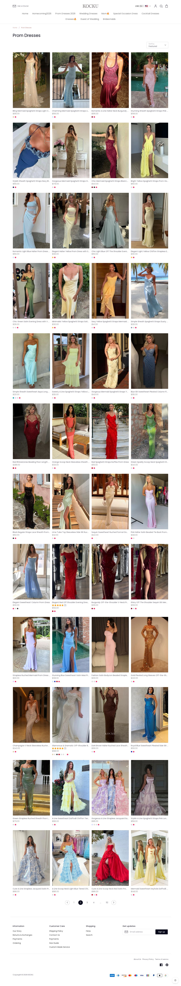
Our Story (17, 931)
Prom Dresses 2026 (65, 13)
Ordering (17, 943)
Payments (17, 939)
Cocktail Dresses (150, 13)
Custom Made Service (59, 947)
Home (25, 13)
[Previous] (67, 903)
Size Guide (54, 943)
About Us (137, 959)
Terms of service (161, 959)
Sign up (161, 931)
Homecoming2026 (41, 13)
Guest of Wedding (89, 19)
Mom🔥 (105, 13)
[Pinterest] (167, 965)
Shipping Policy (56, 931)
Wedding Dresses (88, 13)
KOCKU (30, 975)
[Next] (113, 903)
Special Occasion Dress (125, 13)
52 (107, 902)
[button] (143, 6)
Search (89, 935)
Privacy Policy (148, 959)
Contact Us (54, 935)
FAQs (88, 931)
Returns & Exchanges (22, 935)
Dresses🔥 (70, 19)
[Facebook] (161, 965)
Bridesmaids (109, 19)
